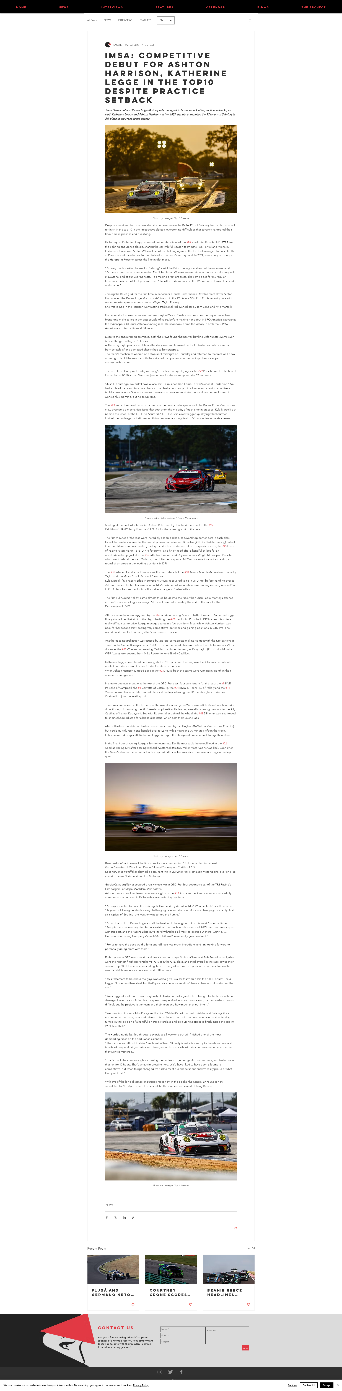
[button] (250, 20)
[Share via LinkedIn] (124, 1217)
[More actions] (235, 45)
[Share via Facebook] (106, 1217)
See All (251, 1248)
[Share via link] (133, 1217)
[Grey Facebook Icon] (181, 1372)
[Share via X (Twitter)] (115, 1217)
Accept (326, 1385)
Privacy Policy (141, 1385)
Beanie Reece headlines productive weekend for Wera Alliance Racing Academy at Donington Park (227, 1292)
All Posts (92, 20)
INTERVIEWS (125, 20)
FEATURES (145, 20)
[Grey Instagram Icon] (160, 1372)
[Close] (338, 1385)
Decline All (309, 1385)
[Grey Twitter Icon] (170, 1372)
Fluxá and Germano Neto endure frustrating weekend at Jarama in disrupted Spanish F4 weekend (111, 1292)
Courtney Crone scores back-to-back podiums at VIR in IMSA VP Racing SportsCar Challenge (169, 1292)
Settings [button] (292, 1385)
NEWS (107, 20)
